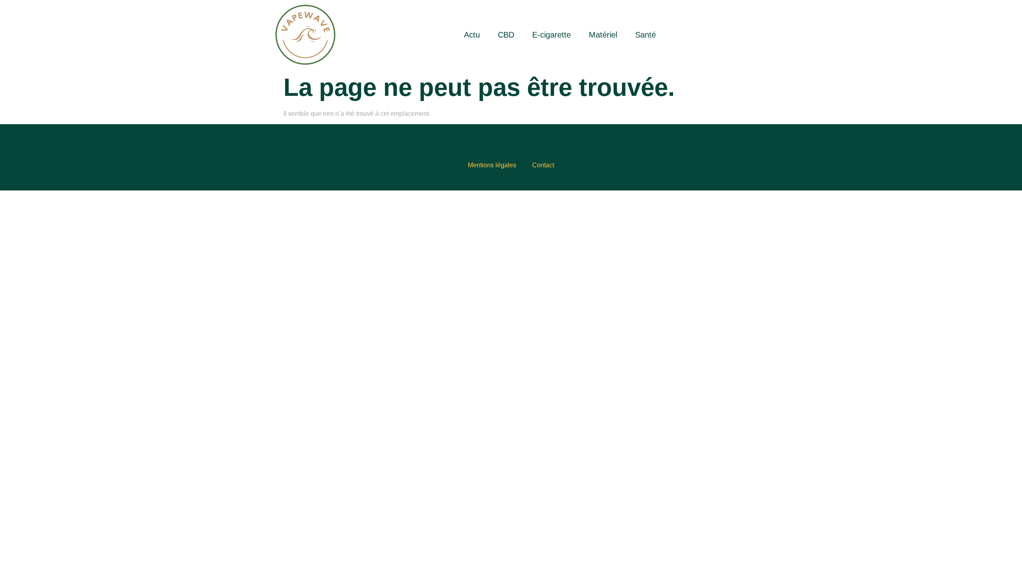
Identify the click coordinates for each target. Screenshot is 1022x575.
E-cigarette (551, 34)
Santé (645, 34)
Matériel (603, 34)
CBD (506, 34)
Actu (472, 34)
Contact (543, 165)
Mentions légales (492, 165)
